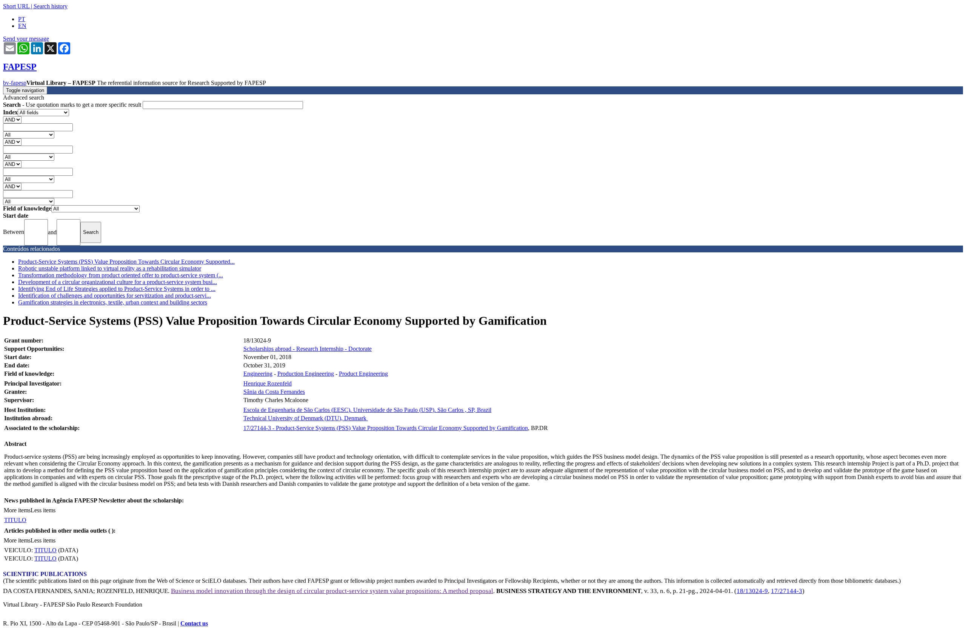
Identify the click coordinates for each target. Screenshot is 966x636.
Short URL (16, 6)
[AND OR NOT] (12, 119)
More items (17, 510)
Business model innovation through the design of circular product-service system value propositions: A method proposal (332, 591)
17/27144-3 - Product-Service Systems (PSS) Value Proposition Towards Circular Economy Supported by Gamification (385, 428)
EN (22, 26)
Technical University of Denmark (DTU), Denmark (305, 418)
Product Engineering (363, 373)
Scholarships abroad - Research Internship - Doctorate (307, 349)
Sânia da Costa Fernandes (274, 392)
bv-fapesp (14, 83)
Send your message (26, 38)
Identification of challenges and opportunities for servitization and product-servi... (114, 295)
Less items (43, 510)
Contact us (194, 623)
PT (21, 19)
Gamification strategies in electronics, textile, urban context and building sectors (112, 302)
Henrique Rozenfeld (267, 383)
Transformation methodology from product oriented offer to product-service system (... (120, 275)
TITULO (15, 520)
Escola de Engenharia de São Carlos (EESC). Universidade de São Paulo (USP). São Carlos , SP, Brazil (367, 410)
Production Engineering (305, 373)
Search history (51, 6)
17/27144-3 (786, 591)
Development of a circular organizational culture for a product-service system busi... (117, 282)
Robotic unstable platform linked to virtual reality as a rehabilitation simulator (109, 268)
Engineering (257, 373)
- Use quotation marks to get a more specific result (73, 104)
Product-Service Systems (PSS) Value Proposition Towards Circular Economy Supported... (126, 261)
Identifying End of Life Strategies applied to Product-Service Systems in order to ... (116, 289)
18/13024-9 (752, 591)
